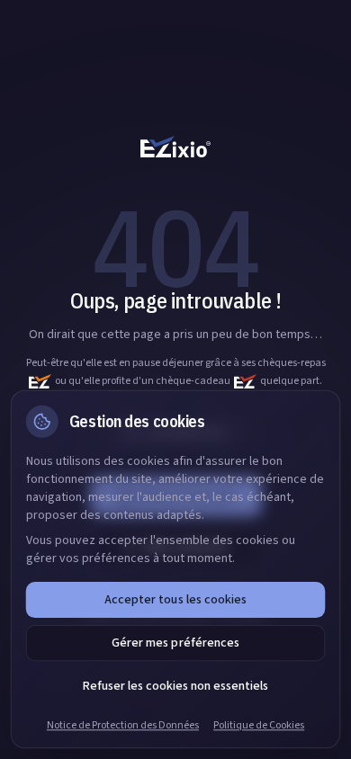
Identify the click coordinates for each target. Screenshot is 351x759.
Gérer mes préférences (175, 643)
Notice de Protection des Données (123, 726)
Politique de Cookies (258, 726)
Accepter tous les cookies (175, 600)
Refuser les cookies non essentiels (175, 686)
